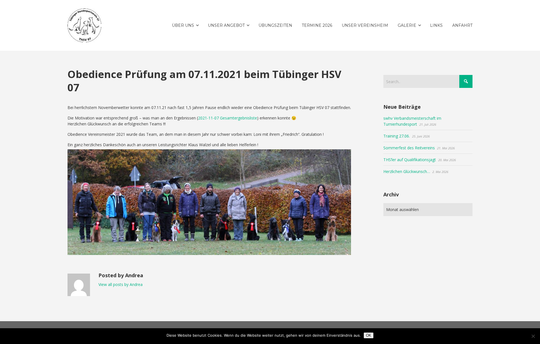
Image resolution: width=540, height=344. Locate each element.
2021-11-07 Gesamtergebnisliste (227, 118)
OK (368, 335)
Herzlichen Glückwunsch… (406, 171)
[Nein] (533, 336)
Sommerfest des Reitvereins (409, 147)
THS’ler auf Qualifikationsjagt (409, 159)
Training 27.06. (396, 136)
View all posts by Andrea (120, 284)
